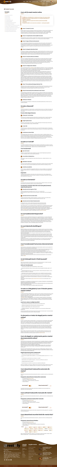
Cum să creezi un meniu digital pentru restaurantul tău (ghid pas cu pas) (47, 453)
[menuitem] (24, 1)
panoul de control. (31, 378)
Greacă (16, 455)
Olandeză (5, 455)
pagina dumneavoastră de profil (36, 278)
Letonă (5, 457)
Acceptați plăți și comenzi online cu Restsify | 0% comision (47, 448)
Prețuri (30, 1)
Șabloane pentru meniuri (32, 453)
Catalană (14, 457)
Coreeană (18, 457)
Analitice (29, 457)
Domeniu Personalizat (42, 210)
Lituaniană (8, 457)
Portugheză (6, 454)
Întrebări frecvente (35, 1)
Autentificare (48, 1)
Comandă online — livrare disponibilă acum (47, 458)
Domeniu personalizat (31, 447)
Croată (8, 456)
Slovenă (11, 456)
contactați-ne (39, 22)
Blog (44, 1)
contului (24, 255)
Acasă (24, 1)
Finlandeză (13, 455)
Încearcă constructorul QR (24, 449)
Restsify (23, 297)
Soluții (27, 1)
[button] (52, 1)
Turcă (12, 457)
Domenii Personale (42, 332)
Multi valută (30, 459)
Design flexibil (30, 456)
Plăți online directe (31, 451)
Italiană (14, 454)
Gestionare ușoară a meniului (33, 454)
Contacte (40, 1)
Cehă (19, 455)
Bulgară (14, 456)
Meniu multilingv (31, 448)
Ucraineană (10, 454)
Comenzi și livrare (31, 450)
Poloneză (17, 454)
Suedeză (9, 455)
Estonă (17, 456)
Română (5, 456)
